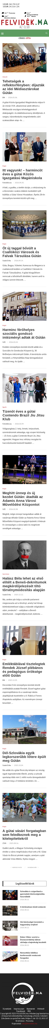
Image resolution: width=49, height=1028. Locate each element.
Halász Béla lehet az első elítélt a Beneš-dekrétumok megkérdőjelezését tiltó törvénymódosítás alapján (24, 584)
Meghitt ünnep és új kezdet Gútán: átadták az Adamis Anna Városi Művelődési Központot (23, 498)
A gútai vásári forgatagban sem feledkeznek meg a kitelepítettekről (24, 835)
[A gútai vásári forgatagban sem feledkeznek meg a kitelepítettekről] (24, 807)
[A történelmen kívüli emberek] (10, 911)
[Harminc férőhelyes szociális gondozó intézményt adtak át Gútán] (24, 306)
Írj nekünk (7, 1008)
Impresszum (19, 1008)
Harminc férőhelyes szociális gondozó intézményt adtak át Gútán (24, 333)
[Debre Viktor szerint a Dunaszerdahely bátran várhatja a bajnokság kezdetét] (10, 941)
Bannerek (31, 1008)
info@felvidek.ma (29, 1024)
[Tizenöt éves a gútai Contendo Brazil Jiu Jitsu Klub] (24, 387)
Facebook (20, 1011)
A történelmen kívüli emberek (33, 907)
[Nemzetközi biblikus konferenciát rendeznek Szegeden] (10, 956)
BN (4, 97)
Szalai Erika (7, 260)
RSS (29, 1011)
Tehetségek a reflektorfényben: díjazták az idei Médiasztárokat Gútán (23, 87)
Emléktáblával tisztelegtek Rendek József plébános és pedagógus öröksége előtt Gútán (24, 669)
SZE (4, 342)
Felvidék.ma (7, 183)
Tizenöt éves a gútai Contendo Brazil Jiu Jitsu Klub (23, 415)
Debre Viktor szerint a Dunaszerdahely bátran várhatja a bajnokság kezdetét (33, 939)
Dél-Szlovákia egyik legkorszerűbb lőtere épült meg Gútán (24, 757)
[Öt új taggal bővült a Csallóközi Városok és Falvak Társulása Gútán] (24, 224)
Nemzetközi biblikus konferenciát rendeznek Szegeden (30, 955)
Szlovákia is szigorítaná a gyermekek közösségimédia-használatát (32, 894)
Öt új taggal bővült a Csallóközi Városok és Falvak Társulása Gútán (22, 252)
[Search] (46, 33)
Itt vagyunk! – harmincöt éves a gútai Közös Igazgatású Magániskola (22, 174)
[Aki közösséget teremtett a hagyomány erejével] (10, 926)
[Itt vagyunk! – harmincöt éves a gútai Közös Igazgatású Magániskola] (24, 146)
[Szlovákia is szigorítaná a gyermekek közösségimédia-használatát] (10, 895)
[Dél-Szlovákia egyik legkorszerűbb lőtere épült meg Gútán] (24, 729)
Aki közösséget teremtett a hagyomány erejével (31, 923)
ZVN (4, 843)
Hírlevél (40, 1008)
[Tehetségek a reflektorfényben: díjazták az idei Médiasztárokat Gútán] (24, 57)
